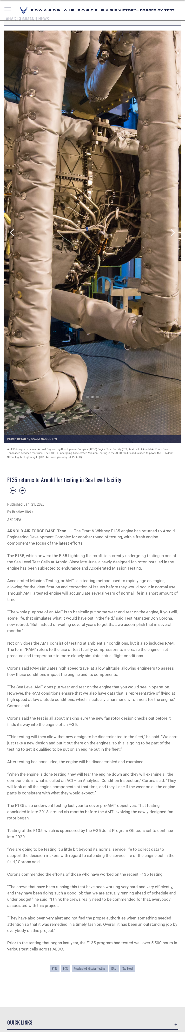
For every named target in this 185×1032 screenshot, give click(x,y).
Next (172, 233)
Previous (12, 233)
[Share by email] (22, 490)
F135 (54, 968)
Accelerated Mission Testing (90, 968)
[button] (8, 10)
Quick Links (19, 1022)
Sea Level (127, 968)
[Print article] (13, 490)
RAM (114, 968)
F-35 (65, 968)
